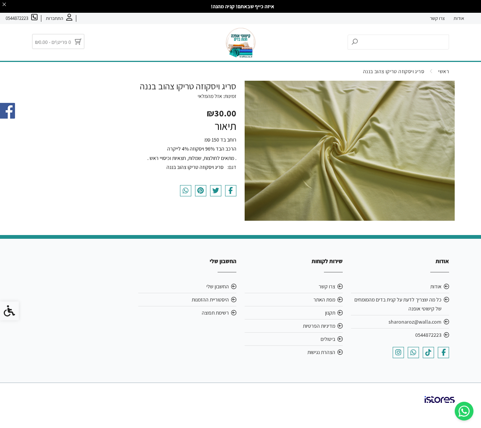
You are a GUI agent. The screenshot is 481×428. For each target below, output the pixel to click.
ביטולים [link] (328, 339)
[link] (464, 411)
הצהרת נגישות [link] (321, 352)
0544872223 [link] (428, 335)
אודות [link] (459, 18)
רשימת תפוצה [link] (215, 312)
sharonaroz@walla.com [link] (415, 321)
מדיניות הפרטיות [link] (319, 326)
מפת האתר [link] (324, 299)
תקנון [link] (330, 312)
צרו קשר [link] (437, 18)
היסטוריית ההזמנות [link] (210, 299)
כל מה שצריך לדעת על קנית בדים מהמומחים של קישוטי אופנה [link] (398, 304)
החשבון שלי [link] (217, 286)
